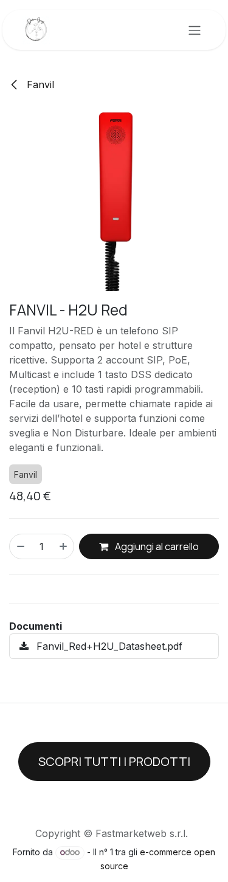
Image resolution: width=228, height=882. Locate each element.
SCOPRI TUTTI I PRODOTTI (114, 761)
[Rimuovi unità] (20, 546)
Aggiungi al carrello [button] (156, 546)
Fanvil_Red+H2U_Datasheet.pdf (107, 646)
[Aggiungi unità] (64, 546)
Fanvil (39, 84)
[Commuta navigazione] (194, 30)
